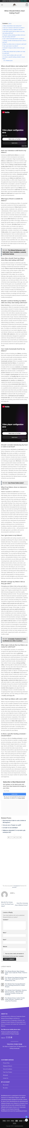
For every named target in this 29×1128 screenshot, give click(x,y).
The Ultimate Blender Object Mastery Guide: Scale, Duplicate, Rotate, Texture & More (16, 973)
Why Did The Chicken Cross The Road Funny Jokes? (7, 904)
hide (10, 23)
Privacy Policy (6, 1063)
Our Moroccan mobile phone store (10, 1029)
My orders (5, 1087)
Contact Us (5, 1078)
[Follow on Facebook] (7, 1037)
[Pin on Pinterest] (20, 837)
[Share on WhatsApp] (8, 837)
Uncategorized (17, 885)
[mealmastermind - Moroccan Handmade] (14, 4)
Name (4, 932)
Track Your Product (7, 1072)
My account (5, 1084)
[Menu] (2, 5)
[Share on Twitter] (14, 837)
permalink (14, 887)
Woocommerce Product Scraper (10, 1034)
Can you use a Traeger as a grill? (12, 825)
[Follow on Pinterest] (11, 1037)
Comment (5, 919)
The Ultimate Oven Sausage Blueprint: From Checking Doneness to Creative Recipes (15, 985)
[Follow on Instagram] (9, 1037)
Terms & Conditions (7, 1069)
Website (5, 946)
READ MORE (24, 1)
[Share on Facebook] (11, 837)
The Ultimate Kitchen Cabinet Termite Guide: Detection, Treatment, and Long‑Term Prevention (15, 999)
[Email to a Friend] (17, 837)
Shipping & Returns (7, 1066)
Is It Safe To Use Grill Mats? (10, 827)
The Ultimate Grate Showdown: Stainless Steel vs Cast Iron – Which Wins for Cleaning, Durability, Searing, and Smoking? (16, 992)
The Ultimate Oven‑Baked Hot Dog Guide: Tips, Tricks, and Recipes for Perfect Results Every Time (16, 979)
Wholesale (5, 1075)
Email (4, 939)
